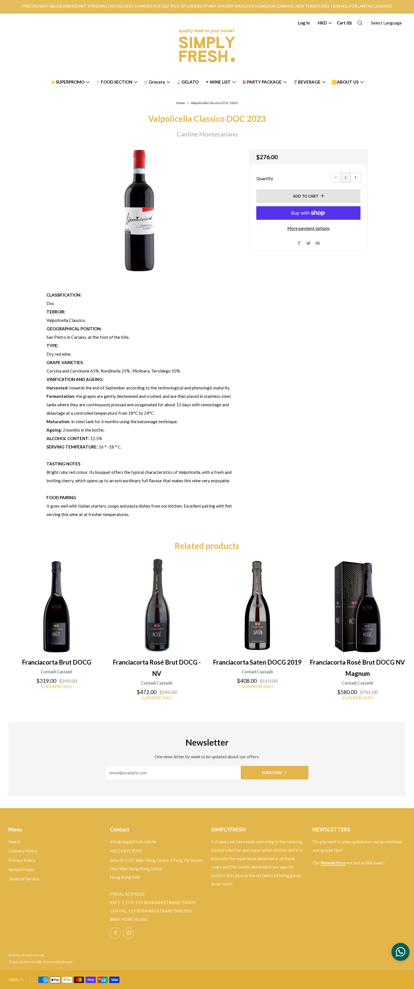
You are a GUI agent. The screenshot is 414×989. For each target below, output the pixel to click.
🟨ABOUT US (345, 81)
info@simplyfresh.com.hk (133, 841)
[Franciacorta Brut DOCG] (56, 605)
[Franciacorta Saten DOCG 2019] (257, 605)
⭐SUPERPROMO (67, 81)
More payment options (308, 228)
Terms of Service (23, 878)
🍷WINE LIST (217, 81)
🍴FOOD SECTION (113, 81)
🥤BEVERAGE (306, 81)
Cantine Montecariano (207, 134)
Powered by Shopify (58, 962)
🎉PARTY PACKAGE (262, 81)
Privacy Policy (21, 860)
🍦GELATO (187, 81)
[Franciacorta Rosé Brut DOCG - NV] (157, 605)
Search (14, 841)
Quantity (264, 178)
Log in (304, 22)
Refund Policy (21, 869)
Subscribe (272, 772)
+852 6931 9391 (126, 850)
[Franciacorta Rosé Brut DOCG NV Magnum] (358, 605)
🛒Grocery (154, 81)
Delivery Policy (22, 850)
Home (180, 103)
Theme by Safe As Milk (25, 962)
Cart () (344, 22)
